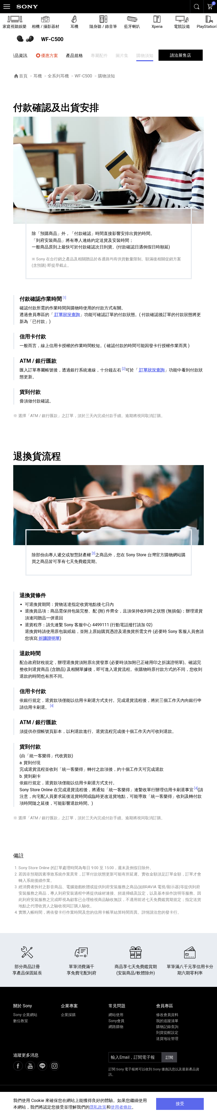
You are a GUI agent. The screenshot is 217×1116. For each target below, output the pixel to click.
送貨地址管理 (167, 1038)
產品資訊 (18, 55)
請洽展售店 (180, 55)
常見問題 (116, 1005)
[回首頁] (27, 6)
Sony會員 (116, 1021)
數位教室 (20, 1021)
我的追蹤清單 (167, 1021)
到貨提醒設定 (167, 1032)
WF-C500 (83, 75)
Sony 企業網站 (25, 1015)
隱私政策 (97, 1107)
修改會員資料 (167, 1015)
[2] (123, 369)
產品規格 (74, 55)
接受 (180, 1103)
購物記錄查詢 (167, 1027)
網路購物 (115, 1027)
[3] (93, 553)
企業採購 (68, 1015)
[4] (51, 706)
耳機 (37, 75)
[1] (64, 298)
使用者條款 (121, 1107)
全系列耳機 (58, 75)
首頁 (23, 75)
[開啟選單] (6, 6)
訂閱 (169, 1057)
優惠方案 (49, 55)
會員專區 (164, 1005)
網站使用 (115, 1015)
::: (4, 1007)
